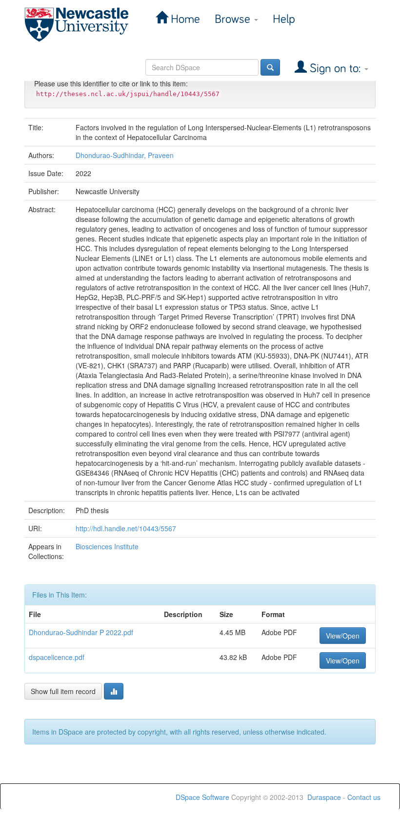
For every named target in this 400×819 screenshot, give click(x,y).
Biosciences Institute (107, 546)
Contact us (363, 797)
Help (284, 19)
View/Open (343, 635)
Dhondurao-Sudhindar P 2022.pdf (81, 632)
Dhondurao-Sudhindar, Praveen (125, 155)
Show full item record (63, 691)
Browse (234, 19)
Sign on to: (335, 68)
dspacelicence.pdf (56, 657)
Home (184, 19)
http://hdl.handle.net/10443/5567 (126, 528)
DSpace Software (202, 797)
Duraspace (324, 797)
